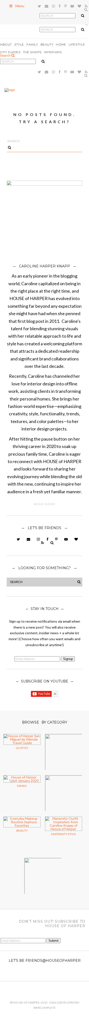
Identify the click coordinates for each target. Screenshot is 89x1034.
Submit (53, 940)
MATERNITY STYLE (63, 834)
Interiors (53, 52)
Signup (68, 659)
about (6, 44)
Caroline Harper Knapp (44, 266)
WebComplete (44, 1008)
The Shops (32, 52)
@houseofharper (61, 960)
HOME (61, 44)
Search (5, 55)
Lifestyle (77, 44)
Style (19, 44)
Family (32, 44)
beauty (22, 830)
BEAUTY (47, 44)
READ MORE (44, 504)
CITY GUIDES (10, 52)
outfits (22, 748)
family (22, 786)
